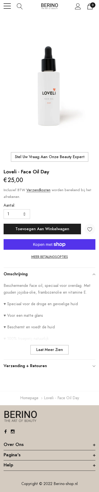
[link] (20, 416)
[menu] (7, 6)
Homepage (29, 398)
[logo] (49, 6)
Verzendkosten (38, 190)
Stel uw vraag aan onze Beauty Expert (49, 157)
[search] (20, 6)
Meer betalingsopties (49, 257)
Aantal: (9, 205)
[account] (78, 6)
